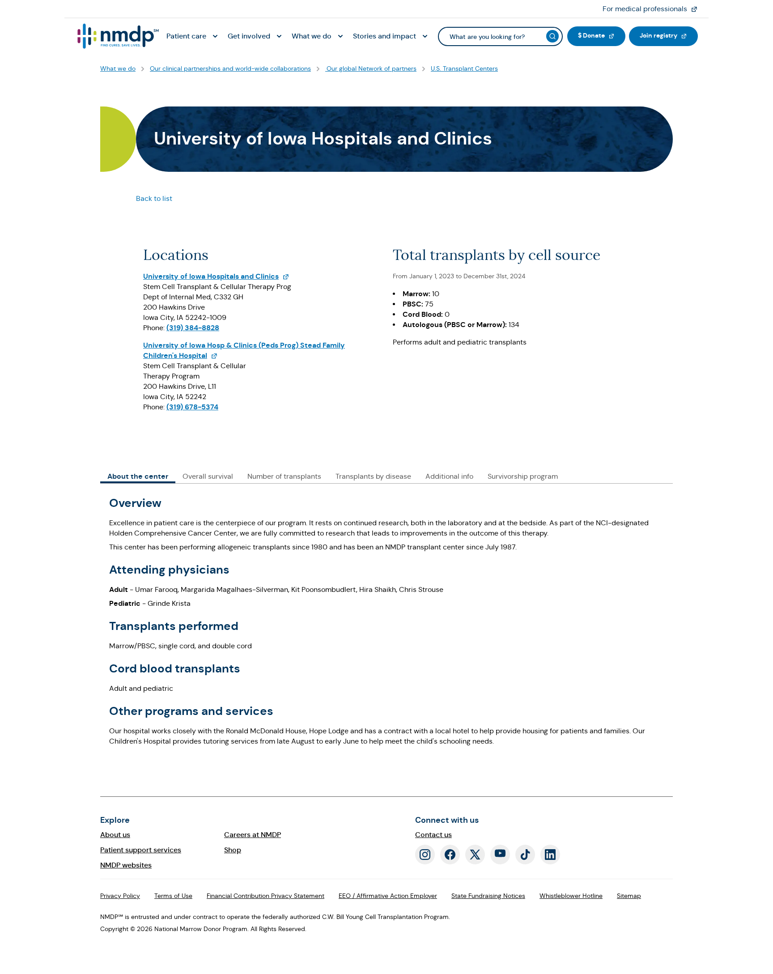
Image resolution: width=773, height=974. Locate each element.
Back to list (154, 198)
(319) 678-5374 (192, 407)
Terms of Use (173, 896)
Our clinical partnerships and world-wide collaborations (230, 68)
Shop (232, 850)
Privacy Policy (120, 896)
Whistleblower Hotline (571, 896)
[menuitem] (193, 36)
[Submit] (552, 36)
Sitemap (629, 896)
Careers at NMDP (252, 834)
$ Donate (601, 35)
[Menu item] (117, 36)
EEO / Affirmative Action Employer (388, 896)
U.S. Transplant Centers (464, 68)
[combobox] (500, 36)
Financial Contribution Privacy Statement (265, 896)
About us (115, 834)
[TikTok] (525, 854)
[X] (475, 854)
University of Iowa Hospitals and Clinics (216, 276)
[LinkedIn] (550, 854)
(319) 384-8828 (192, 327)
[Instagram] (425, 854)
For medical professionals (654, 8)
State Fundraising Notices (488, 896)
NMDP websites (126, 865)
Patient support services (140, 850)
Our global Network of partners (370, 68)
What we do (118, 68)
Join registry (669, 35)
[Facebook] (450, 854)
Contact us (433, 834)
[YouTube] (500, 854)
